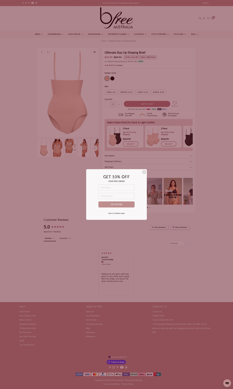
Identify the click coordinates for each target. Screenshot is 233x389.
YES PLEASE (116, 204)
